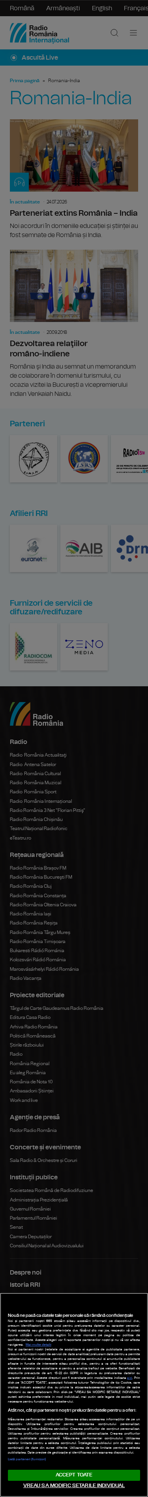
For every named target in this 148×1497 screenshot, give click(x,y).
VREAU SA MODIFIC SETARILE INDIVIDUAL (74, 1485)
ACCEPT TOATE (74, 1475)
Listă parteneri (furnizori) (27, 1459)
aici (129, 1378)
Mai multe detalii (38, 1344)
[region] (74, 1395)
